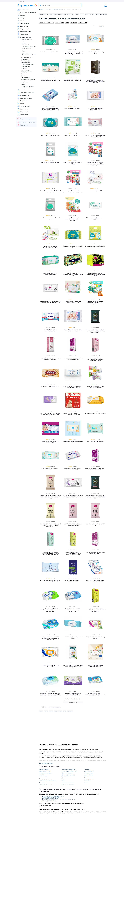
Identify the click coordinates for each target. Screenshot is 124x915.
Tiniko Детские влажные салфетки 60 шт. (50, 469)
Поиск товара (40, 5)
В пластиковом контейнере (29, 54)
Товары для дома (24, 111)
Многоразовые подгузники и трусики (48, 780)
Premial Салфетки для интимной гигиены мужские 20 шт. (73, 581)
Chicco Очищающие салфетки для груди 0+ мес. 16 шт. (73, 330)
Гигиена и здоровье (25, 37)
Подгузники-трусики (26, 39)
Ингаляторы (42, 782)
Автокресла (23, 18)
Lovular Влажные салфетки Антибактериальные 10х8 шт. (50, 247)
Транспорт (23, 20)
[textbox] (60, 5)
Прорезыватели (25, 73)
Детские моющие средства (68, 775)
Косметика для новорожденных (69, 771)
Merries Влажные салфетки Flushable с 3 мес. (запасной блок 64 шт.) (50, 191)
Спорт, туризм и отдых (26, 31)
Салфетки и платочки (27, 48)
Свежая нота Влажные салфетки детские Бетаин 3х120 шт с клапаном (73, 191)
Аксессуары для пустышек (27, 86)
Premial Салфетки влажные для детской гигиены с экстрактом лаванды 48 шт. (73, 496)
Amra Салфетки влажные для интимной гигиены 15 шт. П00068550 (50, 358)
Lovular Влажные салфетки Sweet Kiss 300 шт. (73, 163)
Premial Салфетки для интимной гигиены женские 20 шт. (73, 524)
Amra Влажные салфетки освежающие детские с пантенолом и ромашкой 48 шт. (50, 414)
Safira (64, 711)
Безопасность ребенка (26, 98)
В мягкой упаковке (26, 53)
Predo (60, 711)
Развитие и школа (24, 109)
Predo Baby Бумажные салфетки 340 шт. (50, 80)
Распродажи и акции (25, 118)
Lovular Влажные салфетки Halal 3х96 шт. (50, 218)
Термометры (24, 82)
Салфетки (24, 43)
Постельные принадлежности (28, 12)
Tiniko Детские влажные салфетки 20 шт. (95, 442)
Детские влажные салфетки (28, 46)
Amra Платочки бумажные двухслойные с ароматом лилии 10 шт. (73, 358)
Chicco (41, 711)
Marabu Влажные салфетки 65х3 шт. (72, 80)
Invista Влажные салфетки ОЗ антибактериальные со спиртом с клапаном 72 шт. (72, 610)
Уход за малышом (25, 66)
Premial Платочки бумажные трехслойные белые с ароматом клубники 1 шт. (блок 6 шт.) (95, 359)
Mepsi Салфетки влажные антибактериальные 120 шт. (50, 330)
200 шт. (24, 51)
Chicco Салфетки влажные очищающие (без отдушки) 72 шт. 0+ (95, 136)
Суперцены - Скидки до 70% (27, 122)
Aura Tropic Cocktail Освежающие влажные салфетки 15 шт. (95, 387)
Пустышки (24, 68)
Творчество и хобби (25, 106)
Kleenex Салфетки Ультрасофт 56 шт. (50, 386)
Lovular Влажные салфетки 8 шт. (72, 108)
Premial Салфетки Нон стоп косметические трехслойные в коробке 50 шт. (95, 274)
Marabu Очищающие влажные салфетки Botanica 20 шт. (73, 302)
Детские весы (87, 777)
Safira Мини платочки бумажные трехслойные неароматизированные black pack (95, 81)
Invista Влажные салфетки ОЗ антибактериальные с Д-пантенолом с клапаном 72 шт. (50, 610)
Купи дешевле (23, 125)
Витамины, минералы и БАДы (68, 769)
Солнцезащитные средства (27, 64)
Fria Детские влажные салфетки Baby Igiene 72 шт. (50, 666)
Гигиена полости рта (26, 72)
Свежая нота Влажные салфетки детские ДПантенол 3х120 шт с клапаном (95, 302)
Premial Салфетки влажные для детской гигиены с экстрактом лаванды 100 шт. (50, 302)
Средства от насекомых (67, 773)
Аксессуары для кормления (27, 92)
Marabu (51, 711)
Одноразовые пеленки (26, 57)
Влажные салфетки (27, 44)
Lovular (46, 711)
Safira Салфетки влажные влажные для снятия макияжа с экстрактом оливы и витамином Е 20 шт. (95, 331)
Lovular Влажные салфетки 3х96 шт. (50, 162)
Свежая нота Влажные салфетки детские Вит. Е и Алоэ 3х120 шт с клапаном (73, 219)
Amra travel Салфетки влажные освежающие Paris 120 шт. (73, 694)
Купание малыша (24, 95)
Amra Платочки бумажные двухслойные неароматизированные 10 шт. (95, 469)
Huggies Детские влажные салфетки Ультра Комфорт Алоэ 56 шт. (73, 414)
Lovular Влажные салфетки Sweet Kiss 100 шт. (50, 136)
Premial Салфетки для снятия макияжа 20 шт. (95, 524)
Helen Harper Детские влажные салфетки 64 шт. (50, 442)
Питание (22, 90)
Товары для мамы (24, 100)
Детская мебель (24, 9)
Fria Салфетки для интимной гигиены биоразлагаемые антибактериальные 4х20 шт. (95, 582)
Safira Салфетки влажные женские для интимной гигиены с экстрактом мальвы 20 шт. (95, 497)
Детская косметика (25, 62)
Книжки (22, 103)
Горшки (23, 75)
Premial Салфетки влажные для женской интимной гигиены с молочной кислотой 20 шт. (50, 525)
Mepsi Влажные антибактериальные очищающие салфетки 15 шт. (73, 469)
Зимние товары (24, 34)
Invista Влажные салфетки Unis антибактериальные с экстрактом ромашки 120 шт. (50, 638)
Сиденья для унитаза (26, 77)
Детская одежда (24, 23)
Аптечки (23, 84)
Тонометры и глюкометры (68, 782)
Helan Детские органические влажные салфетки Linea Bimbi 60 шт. (73, 387)
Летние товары (24, 114)
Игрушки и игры (24, 29)
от (42, 22)
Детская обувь (24, 26)
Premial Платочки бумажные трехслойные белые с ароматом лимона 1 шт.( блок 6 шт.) (95, 610)
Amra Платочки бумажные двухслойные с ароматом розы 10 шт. (95, 553)
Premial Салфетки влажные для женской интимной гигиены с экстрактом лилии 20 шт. (50, 497)
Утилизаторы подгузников (45, 778)
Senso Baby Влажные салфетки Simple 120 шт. (95, 52)
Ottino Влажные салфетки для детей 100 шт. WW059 (95, 218)
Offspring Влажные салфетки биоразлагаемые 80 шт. (50, 274)
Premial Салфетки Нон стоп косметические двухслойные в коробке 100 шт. (73, 274)
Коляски (22, 15)
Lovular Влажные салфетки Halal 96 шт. (50, 52)
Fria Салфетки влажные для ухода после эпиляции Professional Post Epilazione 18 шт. (73, 666)
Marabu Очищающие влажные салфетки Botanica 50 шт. (95, 666)
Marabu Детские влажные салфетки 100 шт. (73, 442)
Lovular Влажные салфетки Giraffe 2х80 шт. (95, 247)
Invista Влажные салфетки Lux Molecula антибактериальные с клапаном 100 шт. (50, 694)
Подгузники (24, 41)
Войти (105, 6)
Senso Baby (70, 711)
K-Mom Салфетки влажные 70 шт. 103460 (95, 413)
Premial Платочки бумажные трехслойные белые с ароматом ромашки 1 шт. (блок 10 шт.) (73, 553)
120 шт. (24, 49)
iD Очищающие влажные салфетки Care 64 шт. (73, 637)
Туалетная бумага (25, 70)
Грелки (63, 780)
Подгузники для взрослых (68, 784)
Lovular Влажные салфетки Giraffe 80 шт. (72, 247)
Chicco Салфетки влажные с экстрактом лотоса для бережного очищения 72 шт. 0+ (73, 53)
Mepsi (55, 711)
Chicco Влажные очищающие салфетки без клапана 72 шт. (50, 581)
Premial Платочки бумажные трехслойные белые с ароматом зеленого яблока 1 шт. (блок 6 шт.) (50, 553)
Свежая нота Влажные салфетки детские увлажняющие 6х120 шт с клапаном (95, 164)
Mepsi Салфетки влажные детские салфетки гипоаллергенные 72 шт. (50, 109)
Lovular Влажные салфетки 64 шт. (72, 135)
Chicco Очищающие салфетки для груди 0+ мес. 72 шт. (95, 109)
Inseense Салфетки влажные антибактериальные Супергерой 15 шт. (95, 694)
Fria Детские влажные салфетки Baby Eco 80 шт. (95, 637)
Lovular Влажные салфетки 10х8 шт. (95, 190)
